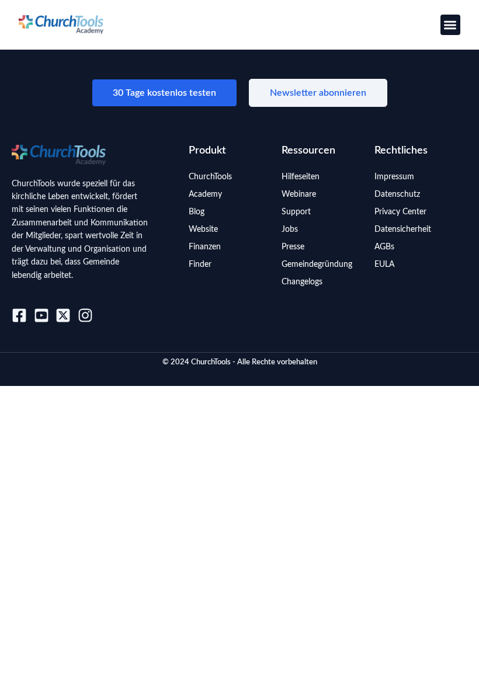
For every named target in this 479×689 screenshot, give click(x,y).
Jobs (290, 229)
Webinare (299, 194)
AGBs (384, 247)
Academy (205, 194)
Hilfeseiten (301, 177)
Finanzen (205, 247)
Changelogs (302, 282)
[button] (450, 25)
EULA (384, 264)
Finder (200, 264)
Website (203, 229)
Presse (293, 247)
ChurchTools (210, 177)
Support (296, 212)
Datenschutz (397, 194)
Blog (196, 212)
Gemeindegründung (317, 264)
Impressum (394, 177)
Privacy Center (400, 212)
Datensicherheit (402, 229)
